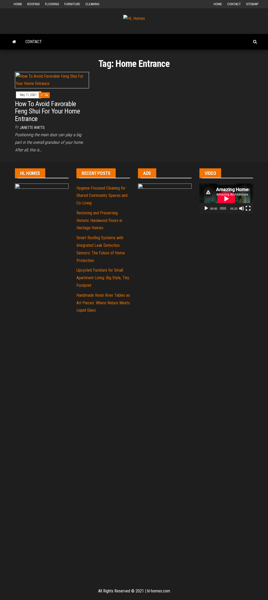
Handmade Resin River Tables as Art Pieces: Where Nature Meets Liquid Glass (103, 303)
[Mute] (241, 208)
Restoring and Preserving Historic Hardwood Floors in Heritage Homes (99, 220)
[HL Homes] (14, 42)
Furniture (72, 4)
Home (18, 4)
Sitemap (252, 4)
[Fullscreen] (248, 208)
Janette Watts (32, 127)
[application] (226, 199)
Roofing (33, 4)
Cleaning (92, 4)
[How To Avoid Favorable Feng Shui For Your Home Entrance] (52, 79)
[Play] (206, 208)
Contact (234, 4)
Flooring (52, 4)
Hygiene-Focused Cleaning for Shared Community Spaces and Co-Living (101, 196)
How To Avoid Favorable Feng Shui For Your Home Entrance (47, 111)
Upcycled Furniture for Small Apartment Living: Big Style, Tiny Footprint (102, 278)
